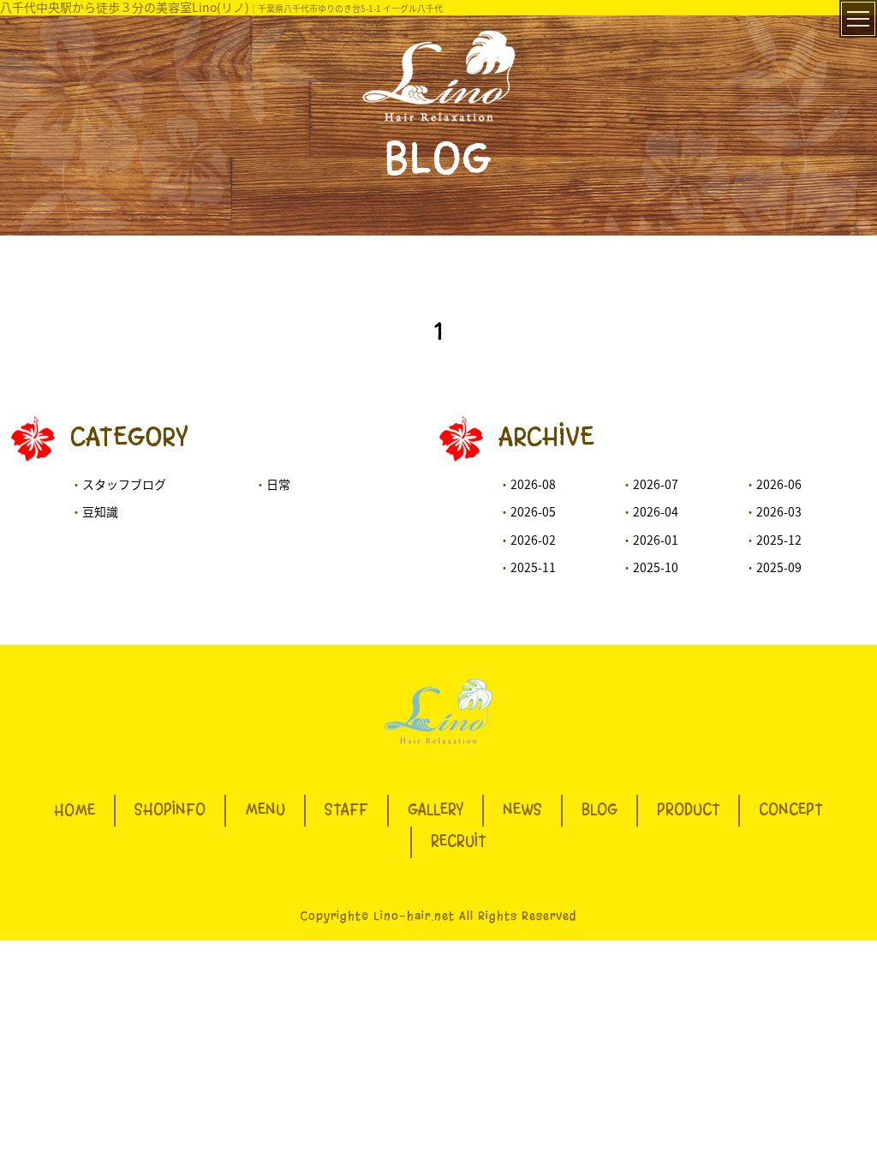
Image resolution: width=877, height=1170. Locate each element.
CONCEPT (790, 810)
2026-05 (533, 511)
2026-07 (655, 483)
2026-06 (779, 483)
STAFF (346, 810)
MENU (265, 810)
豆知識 (100, 511)
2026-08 (533, 483)
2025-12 (779, 539)
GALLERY (435, 810)
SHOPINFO (170, 810)
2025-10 (655, 567)
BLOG (599, 810)
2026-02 (533, 539)
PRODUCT (688, 810)
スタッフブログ (124, 483)
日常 (278, 483)
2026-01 (655, 539)
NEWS (522, 810)
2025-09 (779, 567)
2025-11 (533, 567)
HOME (74, 810)
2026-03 (779, 511)
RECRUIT (458, 842)
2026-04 (655, 511)
